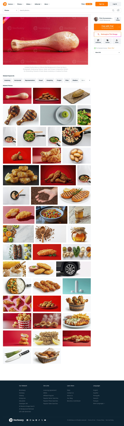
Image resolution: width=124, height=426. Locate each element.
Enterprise (22, 398)
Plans (83, 4)
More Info (98, 52)
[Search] (113, 10)
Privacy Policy (100, 420)
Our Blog (70, 398)
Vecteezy (21, 393)
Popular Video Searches (50, 403)
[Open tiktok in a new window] (39, 420)
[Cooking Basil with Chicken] (84, 115)
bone (83, 80)
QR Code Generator (25, 411)
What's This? (111, 48)
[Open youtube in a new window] (45, 420)
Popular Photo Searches (50, 401)
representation (30, 80)
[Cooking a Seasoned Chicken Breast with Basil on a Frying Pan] (84, 175)
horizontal (17, 80)
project (59, 80)
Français (95, 401)
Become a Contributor (74, 401)
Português (96, 395)
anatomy (7, 80)
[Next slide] (88, 80)
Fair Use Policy (110, 420)
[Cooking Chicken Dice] (16, 196)
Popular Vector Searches (50, 398)
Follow (118, 20)
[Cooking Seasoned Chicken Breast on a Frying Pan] (54, 136)
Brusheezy (22, 390)
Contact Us (70, 393)
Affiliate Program (48, 395)
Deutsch (95, 398)
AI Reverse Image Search (27, 406)
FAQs (68, 390)
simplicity (50, 80)
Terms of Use (91, 420)
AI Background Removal (26, 409)
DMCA (45, 393)
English (95, 390)
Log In (115, 4)
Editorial (37, 4)
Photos (19, 4)
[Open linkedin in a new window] (33, 420)
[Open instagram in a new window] (30, 420)
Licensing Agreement (49, 390)
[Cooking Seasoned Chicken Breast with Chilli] (9, 136)
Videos (28, 4)
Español (95, 393)
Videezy (21, 395)
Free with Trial (108, 27)
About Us (70, 395)
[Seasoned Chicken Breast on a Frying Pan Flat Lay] (31, 136)
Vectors (10, 4)
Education (22, 401)
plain (67, 80)
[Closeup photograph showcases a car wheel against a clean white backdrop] (73, 269)
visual (41, 80)
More (46, 4)
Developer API (23, 403)
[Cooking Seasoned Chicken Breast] (76, 136)
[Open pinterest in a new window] (36, 420)
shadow (75, 80)
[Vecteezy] (5, 4)
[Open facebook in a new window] (27, 420)
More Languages (98, 403)
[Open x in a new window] (42, 420)
